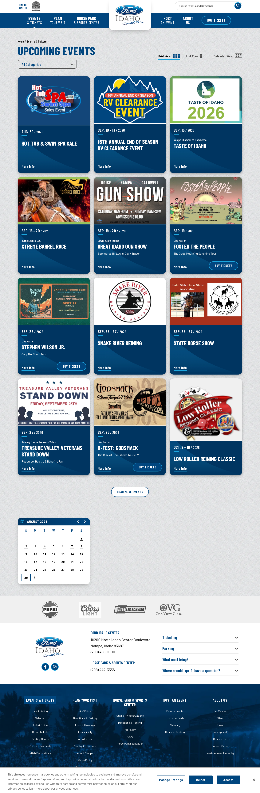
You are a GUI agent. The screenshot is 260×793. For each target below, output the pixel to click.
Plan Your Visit (85, 700)
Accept (228, 780)
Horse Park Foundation (130, 743)
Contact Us (220, 739)
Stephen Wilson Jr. (43, 346)
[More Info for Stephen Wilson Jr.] (54, 301)
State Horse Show (194, 342)
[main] (130, 316)
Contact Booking (175, 732)
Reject (200, 780)
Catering (175, 725)
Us (188, 20)
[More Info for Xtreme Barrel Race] (54, 200)
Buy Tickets (216, 20)
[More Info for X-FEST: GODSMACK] (130, 401)
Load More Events (130, 492)
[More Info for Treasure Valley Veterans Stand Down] (54, 401)
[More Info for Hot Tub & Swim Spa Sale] (54, 100)
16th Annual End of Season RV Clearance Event (128, 144)
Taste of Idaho (190, 145)
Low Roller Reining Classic (204, 458)
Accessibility (85, 732)
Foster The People (194, 246)
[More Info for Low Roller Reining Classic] (206, 409)
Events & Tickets (40, 700)
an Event (167, 20)
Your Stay (130, 729)
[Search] (237, 5)
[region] (54, 551)
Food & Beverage (85, 725)
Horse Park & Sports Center (130, 702)
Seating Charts (40, 739)
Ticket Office (40, 725)
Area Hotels (85, 739)
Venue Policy (85, 760)
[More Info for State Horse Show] (206, 301)
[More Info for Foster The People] (206, 200)
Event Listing (40, 711)
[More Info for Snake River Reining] (130, 301)
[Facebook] (45, 667)
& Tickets (34, 20)
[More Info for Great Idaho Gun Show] (130, 200)
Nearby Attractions (85, 746)
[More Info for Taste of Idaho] (206, 99)
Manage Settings (171, 780)
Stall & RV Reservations (130, 715)
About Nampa (85, 753)
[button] (78, 521)
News (220, 725)
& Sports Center (86, 20)
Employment (220, 732)
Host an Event (175, 700)
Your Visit (57, 20)
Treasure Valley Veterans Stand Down (52, 451)
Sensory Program (85, 766)
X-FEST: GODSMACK (118, 447)
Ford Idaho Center (130, 15)
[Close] (254, 780)
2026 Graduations (40, 753)
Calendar (40, 718)
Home (21, 41)
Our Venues (220, 711)
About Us (220, 700)
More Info (28, 166)
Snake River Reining (120, 342)
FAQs (130, 736)
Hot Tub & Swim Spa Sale (49, 143)
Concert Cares (219, 746)
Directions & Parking (85, 718)
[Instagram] (55, 667)
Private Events (174, 711)
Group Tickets (40, 732)
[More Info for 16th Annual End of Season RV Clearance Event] (130, 99)
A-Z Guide (85, 711)
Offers (219, 718)
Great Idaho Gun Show (122, 246)
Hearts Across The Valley (220, 753)
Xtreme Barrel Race (44, 246)
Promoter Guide (175, 718)
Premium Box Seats (40, 746)
